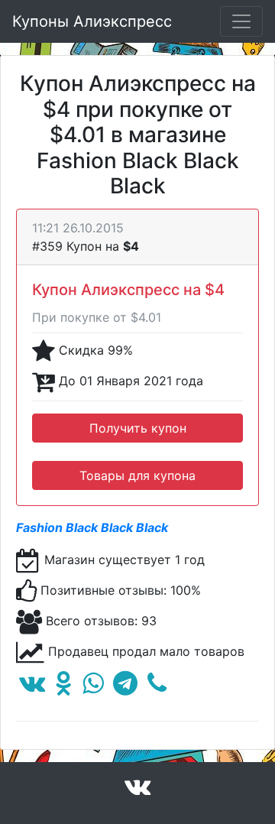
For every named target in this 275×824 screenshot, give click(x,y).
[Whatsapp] (92, 687)
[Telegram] (125, 687)
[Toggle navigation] (241, 21)
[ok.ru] (64, 687)
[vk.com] (32, 687)
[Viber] (157, 687)
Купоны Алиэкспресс (92, 21)
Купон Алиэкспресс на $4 (128, 290)
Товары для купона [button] (137, 475)
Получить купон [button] (137, 428)
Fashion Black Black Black (92, 527)
